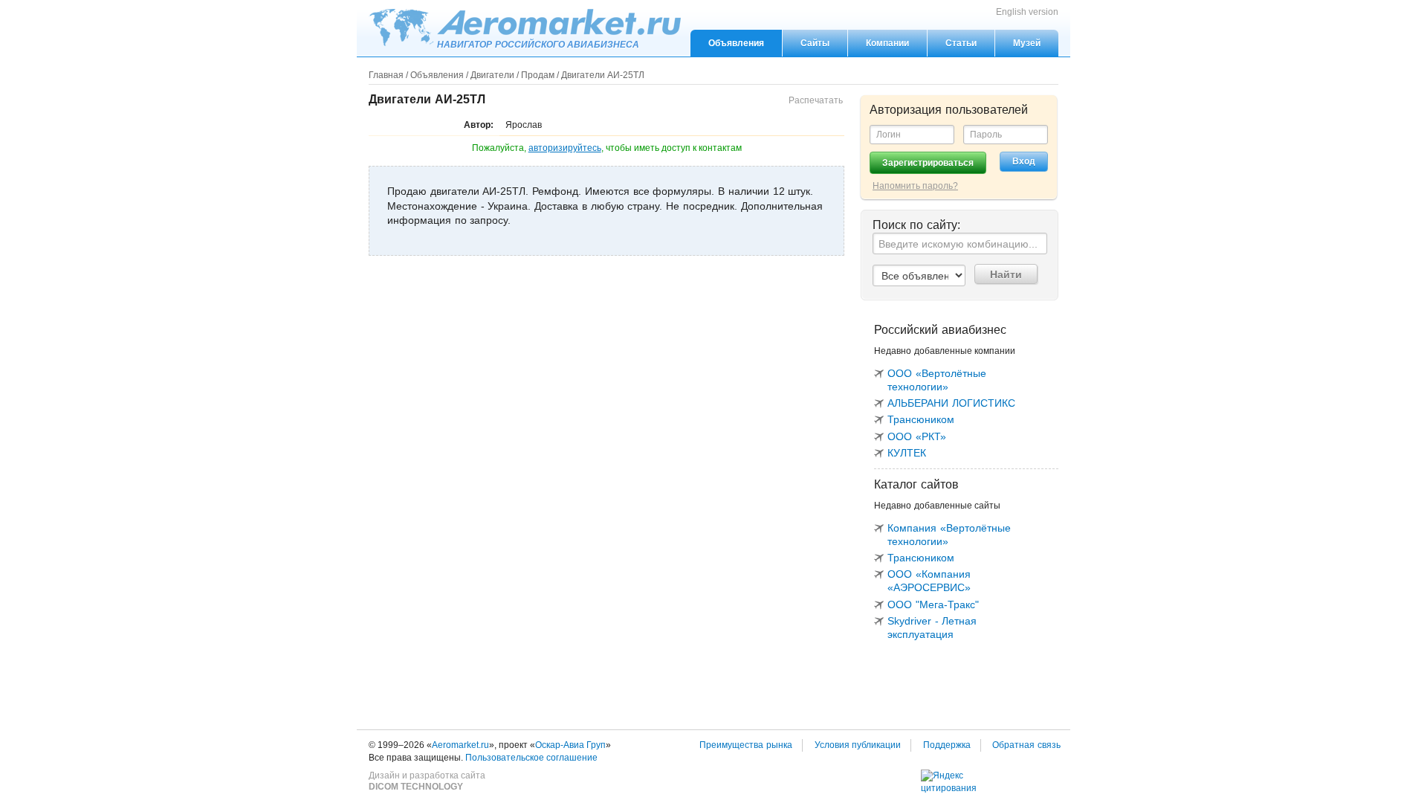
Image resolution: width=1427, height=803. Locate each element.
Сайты (814, 43)
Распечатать (816, 100)
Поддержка (947, 745)
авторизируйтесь (564, 148)
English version (1027, 11)
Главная (386, 75)
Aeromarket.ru (525, 27)
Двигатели (492, 75)
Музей (1027, 43)
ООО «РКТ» (916, 436)
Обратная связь (1026, 745)
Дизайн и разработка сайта (427, 781)
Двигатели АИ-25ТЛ (602, 75)
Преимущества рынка (745, 745)
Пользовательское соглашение (531, 757)
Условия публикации (858, 745)
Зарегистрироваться (928, 163)
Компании (887, 43)
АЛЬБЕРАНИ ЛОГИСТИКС (951, 403)
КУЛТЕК (906, 453)
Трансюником (920, 419)
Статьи (961, 43)
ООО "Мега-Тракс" (933, 604)
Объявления (736, 43)
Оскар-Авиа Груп (570, 745)
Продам (537, 75)
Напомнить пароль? (915, 185)
